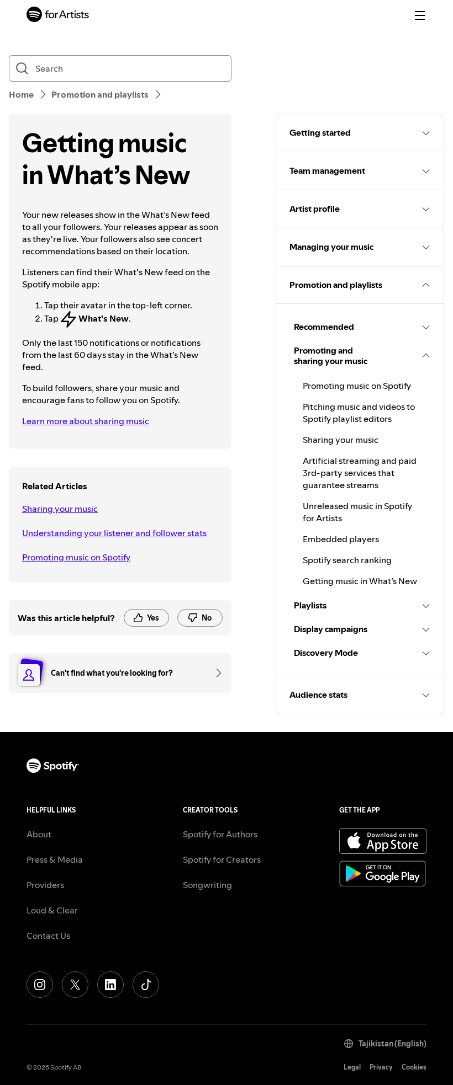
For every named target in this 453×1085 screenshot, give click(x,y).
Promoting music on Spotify (76, 557)
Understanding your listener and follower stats (114, 533)
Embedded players (341, 539)
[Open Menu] (419, 15)
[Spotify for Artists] (58, 16)
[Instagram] (40, 984)
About (39, 834)
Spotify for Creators (222, 859)
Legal (352, 1067)
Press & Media (55, 859)
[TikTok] (146, 984)
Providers (45, 885)
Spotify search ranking (347, 560)
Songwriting (207, 885)
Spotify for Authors (220, 834)
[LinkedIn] (110, 984)
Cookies (414, 1067)
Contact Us (48, 935)
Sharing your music (60, 509)
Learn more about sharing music (85, 421)
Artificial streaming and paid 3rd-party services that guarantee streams (360, 473)
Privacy (381, 1067)
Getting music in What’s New (360, 581)
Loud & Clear (52, 910)
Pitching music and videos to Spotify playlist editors (359, 412)
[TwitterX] (75, 984)
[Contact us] (215, 673)
